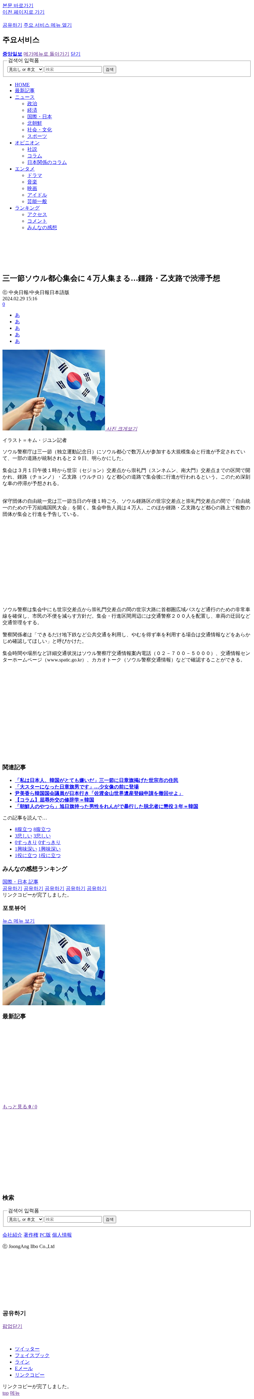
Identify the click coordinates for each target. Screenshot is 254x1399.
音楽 (32, 181)
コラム (34, 155)
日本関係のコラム (47, 162)
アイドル (37, 195)
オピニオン (27, 142)
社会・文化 (39, 129)
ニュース (25, 97)
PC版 (45, 1235)
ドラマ (34, 175)
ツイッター (27, 1348)
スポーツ (37, 136)
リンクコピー (30, 1375)
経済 (32, 110)
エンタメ (25, 168)
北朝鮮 (34, 123)
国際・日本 (39, 116)
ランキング (27, 208)
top (5, 1393)
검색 (110, 69)
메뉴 (15, 1393)
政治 (32, 103)
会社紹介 (12, 1235)
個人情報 (62, 1235)
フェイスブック (32, 1355)
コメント (37, 221)
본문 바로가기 (17, 5)
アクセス (37, 214)
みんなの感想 (42, 227)
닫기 (76, 54)
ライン (22, 1362)
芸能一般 (37, 201)
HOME (22, 84)
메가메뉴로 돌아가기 (46, 54)
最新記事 (25, 90)
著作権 (31, 1235)
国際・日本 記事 (20, 881)
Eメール (24, 1368)
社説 (32, 149)
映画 (32, 188)
